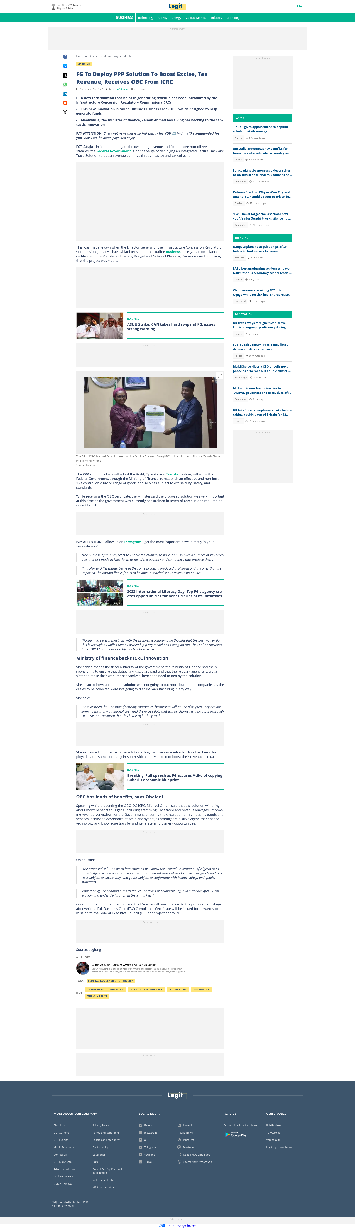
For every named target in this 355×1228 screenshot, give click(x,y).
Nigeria (238, 137)
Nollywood (240, 301)
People (238, 159)
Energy (176, 18)
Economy (232, 18)
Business (124, 17)
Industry (216, 18)
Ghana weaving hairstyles (105, 989)
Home (80, 56)
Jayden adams (178, 989)
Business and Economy (103, 56)
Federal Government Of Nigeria (110, 980)
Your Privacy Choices (181, 1226)
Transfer (173, 474)
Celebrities (240, 181)
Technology (145, 18)
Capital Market (196, 18)
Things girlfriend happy (146, 989)
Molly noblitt (97, 996)
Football (239, 203)
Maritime (129, 56)
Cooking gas (202, 989)
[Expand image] (219, 375)
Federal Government (113, 151)
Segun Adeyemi (120, 88)
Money (162, 18)
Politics (238, 355)
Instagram (132, 542)
